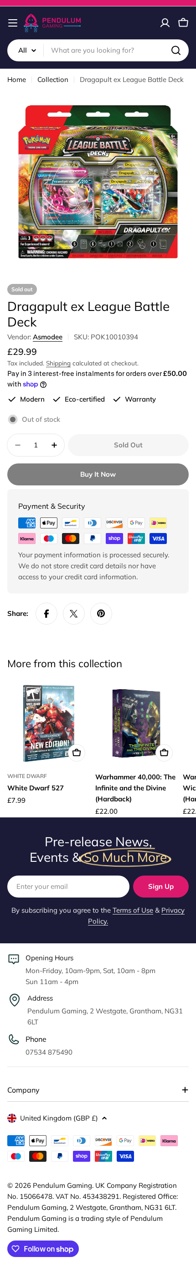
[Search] (175, 50)
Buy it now (98, 474)
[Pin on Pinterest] (101, 614)
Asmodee (47, 336)
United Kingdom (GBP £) (59, 1118)
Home (16, 79)
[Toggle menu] (12, 22)
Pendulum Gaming (62, 1185)
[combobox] (98, 50)
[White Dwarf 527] (48, 723)
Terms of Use (133, 910)
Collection (52, 79)
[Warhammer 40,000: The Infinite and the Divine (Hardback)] (136, 723)
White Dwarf (27, 776)
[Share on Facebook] (46, 614)
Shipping (58, 363)
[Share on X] (74, 614)
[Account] (165, 22)
